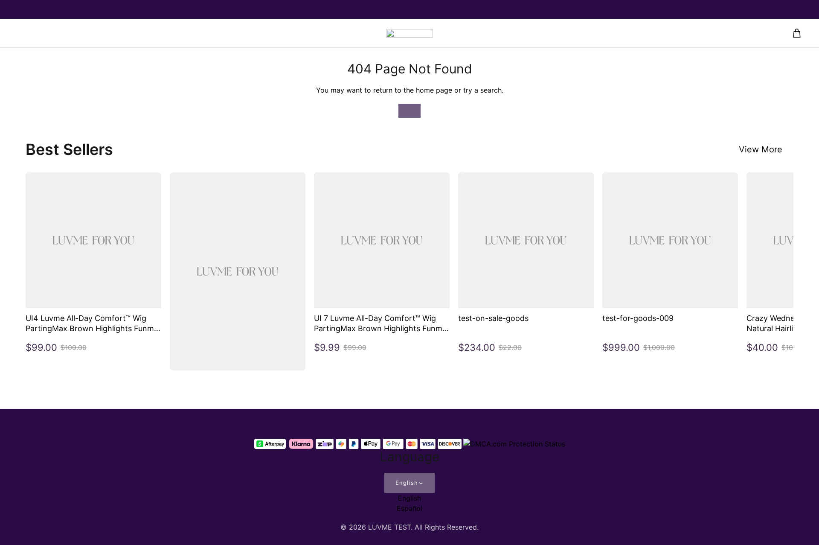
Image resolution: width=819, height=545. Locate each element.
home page (434, 90)
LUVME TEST (389, 527)
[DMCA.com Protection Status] (514, 444)
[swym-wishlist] (201, 33)
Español (409, 508)
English (406, 482)
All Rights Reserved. (447, 527)
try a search (482, 90)
